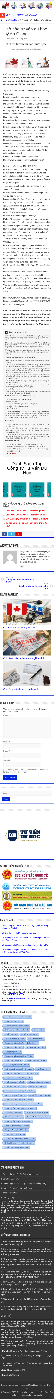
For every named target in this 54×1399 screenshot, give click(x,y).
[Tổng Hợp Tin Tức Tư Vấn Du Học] (27, 5)
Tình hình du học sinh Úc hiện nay (17, 1125)
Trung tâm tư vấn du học (13, 1047)
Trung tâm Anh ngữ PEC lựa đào (16, 1130)
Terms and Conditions (29, 1385)
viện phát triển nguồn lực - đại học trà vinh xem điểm (23, 1104)
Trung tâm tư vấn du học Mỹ (40, 1095)
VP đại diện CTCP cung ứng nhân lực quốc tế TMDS (25, 945)
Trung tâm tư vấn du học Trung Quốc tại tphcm (21, 1043)
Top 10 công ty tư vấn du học (15, 1095)
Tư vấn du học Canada (13, 1060)
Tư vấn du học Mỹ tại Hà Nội (14, 1038)
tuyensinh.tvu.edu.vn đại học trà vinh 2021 (19, 1091)
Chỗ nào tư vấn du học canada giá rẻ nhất (23, 658)
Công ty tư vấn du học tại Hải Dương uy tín (26, 511)
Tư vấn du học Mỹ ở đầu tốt (14, 1082)
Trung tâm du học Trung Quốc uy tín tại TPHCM (21, 1073)
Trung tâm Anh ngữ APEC (14, 1021)
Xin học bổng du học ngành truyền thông (19, 1143)
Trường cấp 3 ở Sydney (13, 1112)
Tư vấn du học (39, 1030)
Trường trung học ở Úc (13, 1052)
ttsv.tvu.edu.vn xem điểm (35, 1047)
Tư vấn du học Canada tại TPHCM (17, 1065)
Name (6, 742)
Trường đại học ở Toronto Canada (17, 1030)
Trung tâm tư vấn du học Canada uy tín (18, 1099)
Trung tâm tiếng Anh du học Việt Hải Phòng (20, 1108)
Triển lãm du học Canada (13, 1117)
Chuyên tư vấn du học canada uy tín (21, 689)
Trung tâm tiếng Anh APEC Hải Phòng (18, 1121)
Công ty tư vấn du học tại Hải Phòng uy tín (25, 515)
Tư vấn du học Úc (43, 1069)
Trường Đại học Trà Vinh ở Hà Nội (16, 1025)
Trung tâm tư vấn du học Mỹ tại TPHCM (18, 1056)
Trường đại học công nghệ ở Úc (38, 1117)
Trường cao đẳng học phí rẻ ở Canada (18, 1069)
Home (5, 20)
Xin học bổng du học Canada (15, 1086)
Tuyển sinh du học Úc (29, 1034)
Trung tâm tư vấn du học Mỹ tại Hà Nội (18, 1078)
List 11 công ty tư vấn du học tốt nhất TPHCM (27, 519)
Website (6, 760)
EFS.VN (15, 986)
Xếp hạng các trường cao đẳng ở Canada (19, 1138)
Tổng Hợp (13, 20)
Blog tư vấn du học (9, 1385)
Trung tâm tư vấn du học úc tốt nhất (21, 579)
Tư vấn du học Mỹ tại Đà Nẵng (37, 1112)
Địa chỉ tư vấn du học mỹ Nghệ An (33, 586)
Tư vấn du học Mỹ (11, 1034)
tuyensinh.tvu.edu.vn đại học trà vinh (17, 1017)
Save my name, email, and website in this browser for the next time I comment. (26, 771)
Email (6, 751)
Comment (8, 715)
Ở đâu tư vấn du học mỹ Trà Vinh (19, 627)
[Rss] (27, 1388)
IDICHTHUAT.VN (16, 994)
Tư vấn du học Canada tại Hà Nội (16, 1147)
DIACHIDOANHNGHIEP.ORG (17, 998)
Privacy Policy (46, 1385)
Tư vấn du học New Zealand (36, 1060)
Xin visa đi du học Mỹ (37, 1086)
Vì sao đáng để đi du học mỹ (15, 1134)
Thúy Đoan (10, 39)
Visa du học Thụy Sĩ (36, 1038)
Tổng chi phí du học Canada (39, 1082)
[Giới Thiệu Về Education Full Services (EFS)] (27, 393)
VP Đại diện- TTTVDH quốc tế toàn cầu (19, 933)
